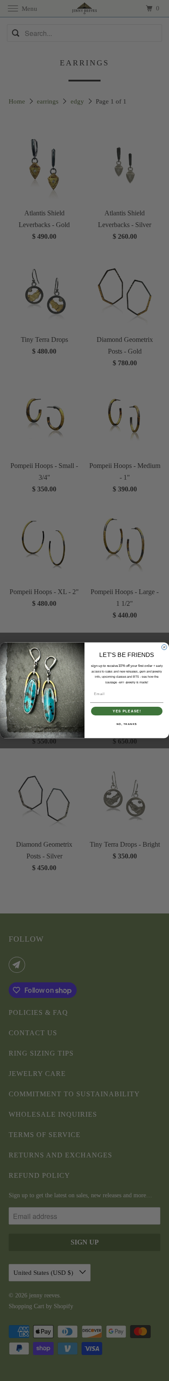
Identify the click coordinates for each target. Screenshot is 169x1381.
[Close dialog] (164, 647)
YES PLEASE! (127, 711)
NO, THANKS (127, 724)
